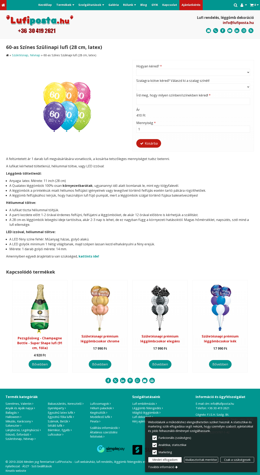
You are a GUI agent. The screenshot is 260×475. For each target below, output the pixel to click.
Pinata (94, 421)
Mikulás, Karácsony (18, 421)
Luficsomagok (99, 404)
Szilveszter (12, 425)
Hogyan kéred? (149, 66)
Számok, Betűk (58, 421)
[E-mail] (208, 31)
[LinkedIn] (237, 31)
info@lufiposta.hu (238, 22)
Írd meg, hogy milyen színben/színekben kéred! (173, 95)
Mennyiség (146, 123)
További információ (161, 467)
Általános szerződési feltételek (103, 434)
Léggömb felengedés (146, 408)
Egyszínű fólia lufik (60, 417)
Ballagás (11, 412)
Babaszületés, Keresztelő (65, 404)
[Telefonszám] (216, 31)
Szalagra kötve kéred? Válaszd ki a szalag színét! (172, 80)
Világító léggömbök (145, 412)
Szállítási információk (104, 428)
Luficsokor (55, 434)
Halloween (12, 417)
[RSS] (251, 31)
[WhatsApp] (137, 380)
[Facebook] (223, 31)
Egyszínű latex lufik (60, 412)
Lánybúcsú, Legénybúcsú (22, 430)
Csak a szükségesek (237, 460)
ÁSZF (25, 466)
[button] (254, 5)
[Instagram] (244, 31)
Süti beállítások (41, 466)
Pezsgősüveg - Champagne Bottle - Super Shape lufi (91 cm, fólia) (39, 343)
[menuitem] (3, 5)
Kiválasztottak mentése (201, 460)
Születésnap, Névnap (19, 439)
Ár (138, 109)
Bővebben (40, 364)
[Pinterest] (130, 380)
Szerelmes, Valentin (18, 404)
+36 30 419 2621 (218, 408)
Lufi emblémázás (143, 404)
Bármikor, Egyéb (59, 430)
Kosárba (151, 143)
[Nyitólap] (3, 5)
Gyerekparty (56, 408)
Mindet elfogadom (165, 460)
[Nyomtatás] (152, 380)
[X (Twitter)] (115, 380)
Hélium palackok (101, 408)
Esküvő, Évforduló (17, 434)
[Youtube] (230, 31)
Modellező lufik (100, 417)
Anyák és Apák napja (19, 408)
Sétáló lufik (55, 425)
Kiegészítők (97, 412)
